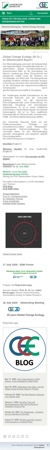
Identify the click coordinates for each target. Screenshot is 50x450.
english (39, 8)
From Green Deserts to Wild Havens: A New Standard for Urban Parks (22, 380)
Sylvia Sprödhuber (11, 201)
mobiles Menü (11, 14)
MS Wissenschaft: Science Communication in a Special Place (23, 421)
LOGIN (45, 8)
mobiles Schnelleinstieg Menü (42, 14)
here (30, 285)
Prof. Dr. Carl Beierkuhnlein (15, 196)
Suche (30, 13)
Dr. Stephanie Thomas (13, 199)
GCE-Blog (8, 186)
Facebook (5, 437)
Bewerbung (8, 164)
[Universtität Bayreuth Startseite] (11, 4)
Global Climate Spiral (12, 254)
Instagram (13, 437)
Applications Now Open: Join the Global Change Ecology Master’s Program (24, 388)
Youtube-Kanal (18, 437)
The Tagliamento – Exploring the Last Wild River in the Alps (24, 413)
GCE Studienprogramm (15, 173)
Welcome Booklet (12, 149)
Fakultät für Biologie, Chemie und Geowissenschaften (21, 20)
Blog (22, 437)
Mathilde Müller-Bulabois (14, 203)
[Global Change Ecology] (44, 5)
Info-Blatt (7, 144)
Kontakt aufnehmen (27, 437)
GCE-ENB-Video (11, 189)
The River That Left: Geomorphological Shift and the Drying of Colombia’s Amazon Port (21, 404)
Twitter (9, 437)
